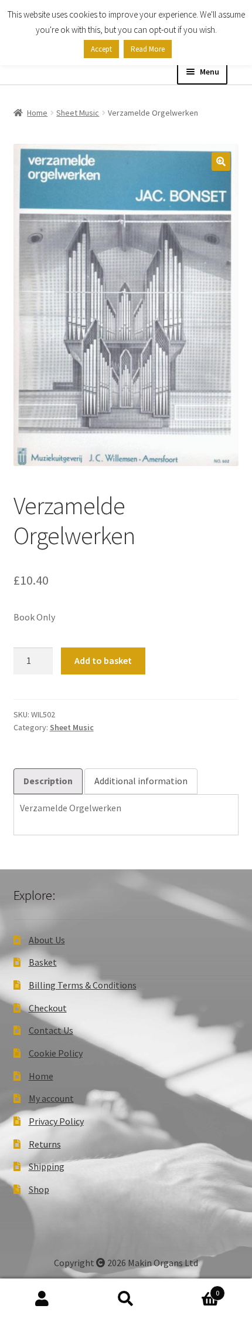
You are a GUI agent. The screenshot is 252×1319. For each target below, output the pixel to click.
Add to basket (103, 660)
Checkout (48, 1008)
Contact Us (51, 1030)
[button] (221, 161)
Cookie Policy (56, 1053)
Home (37, 112)
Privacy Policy (56, 1121)
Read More (148, 49)
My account (51, 1098)
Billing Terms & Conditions (83, 985)
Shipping (46, 1166)
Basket (43, 962)
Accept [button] (101, 49)
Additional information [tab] (141, 781)
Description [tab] (48, 781)
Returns (45, 1144)
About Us (47, 940)
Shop (39, 1189)
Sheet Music (77, 112)
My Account (42, 1299)
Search (126, 1299)
